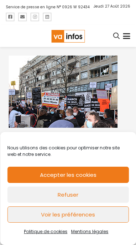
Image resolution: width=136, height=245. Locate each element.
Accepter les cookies (68, 175)
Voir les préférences (68, 214)
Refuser (68, 194)
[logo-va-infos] (68, 36)
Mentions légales (89, 231)
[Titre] (10, 17)
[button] (117, 36)
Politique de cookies (45, 231)
